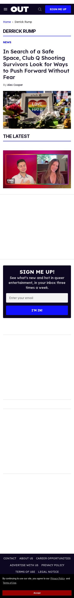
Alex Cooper (15, 84)
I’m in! (37, 310)
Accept (37, 593)
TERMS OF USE (25, 571)
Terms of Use (9, 583)
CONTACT (9, 558)
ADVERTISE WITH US (24, 565)
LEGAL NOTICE (48, 571)
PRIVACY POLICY (52, 565)
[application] (37, 169)
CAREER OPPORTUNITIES (53, 558)
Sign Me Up (58, 9)
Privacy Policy (57, 578)
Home (7, 22)
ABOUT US (26, 558)
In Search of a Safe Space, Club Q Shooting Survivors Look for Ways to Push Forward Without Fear (36, 64)
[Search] (40, 9)
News (7, 42)
